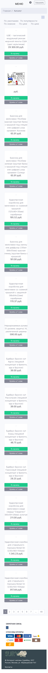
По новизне (10, 23)
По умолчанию (11, 20)
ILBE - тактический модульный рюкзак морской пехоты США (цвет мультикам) (16, 39)
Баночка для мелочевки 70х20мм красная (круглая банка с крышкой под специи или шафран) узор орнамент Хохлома (16, 123)
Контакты (8, 667)
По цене (23, 23)
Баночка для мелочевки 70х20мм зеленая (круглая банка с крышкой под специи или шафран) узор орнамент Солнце (16, 165)
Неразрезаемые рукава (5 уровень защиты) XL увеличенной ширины (16, 328)
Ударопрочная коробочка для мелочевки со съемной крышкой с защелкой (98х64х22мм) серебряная (16, 290)
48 (41, 611)
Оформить (39, 3)
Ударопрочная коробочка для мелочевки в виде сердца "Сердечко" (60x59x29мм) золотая (16, 509)
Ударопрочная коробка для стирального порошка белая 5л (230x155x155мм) (16, 582)
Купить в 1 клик (16, 58)
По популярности (29, 20)
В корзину (15, 53)
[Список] (39, 17)
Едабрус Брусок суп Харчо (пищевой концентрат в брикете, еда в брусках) (16, 363)
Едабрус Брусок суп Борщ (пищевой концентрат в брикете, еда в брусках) (16, 435)
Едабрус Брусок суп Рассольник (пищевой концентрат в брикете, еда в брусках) (16, 399)
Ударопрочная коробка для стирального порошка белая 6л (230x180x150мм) (16, 546)
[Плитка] (43, 17)
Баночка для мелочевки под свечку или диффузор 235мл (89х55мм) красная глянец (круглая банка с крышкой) (16, 249)
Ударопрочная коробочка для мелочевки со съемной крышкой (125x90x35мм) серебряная (16, 207)
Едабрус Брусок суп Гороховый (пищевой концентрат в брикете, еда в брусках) (16, 471)
